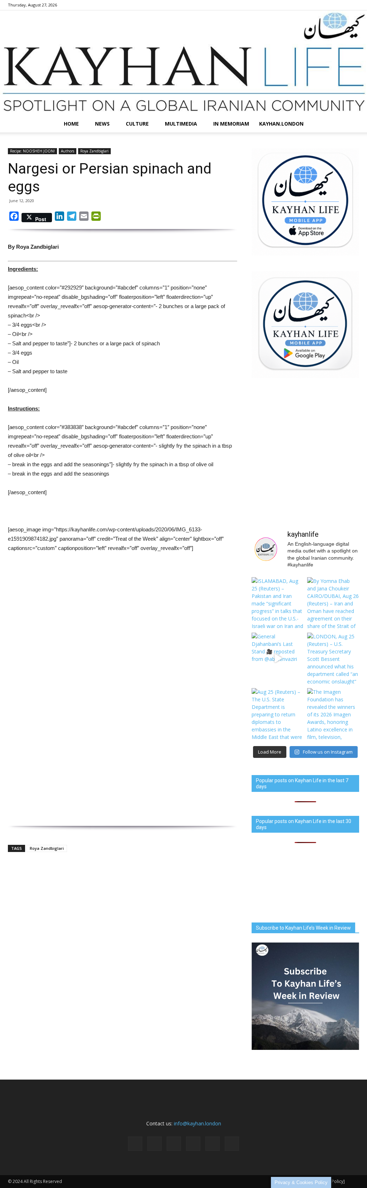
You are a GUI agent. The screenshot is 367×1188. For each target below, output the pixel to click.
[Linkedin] (318, 5)
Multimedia (181, 123)
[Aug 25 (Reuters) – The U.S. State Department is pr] (278, 714)
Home (71, 123)
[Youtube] (353, 5)
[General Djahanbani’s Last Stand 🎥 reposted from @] (278, 659)
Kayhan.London (281, 123)
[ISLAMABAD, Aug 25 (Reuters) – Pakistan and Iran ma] (278, 603)
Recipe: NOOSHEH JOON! (32, 151)
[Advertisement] (122, 621)
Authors (67, 151)
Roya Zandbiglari (94, 151)
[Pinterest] (330, 5)
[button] (350, 123)
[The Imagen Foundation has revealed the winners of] (333, 714)
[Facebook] (294, 5)
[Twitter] (342, 5)
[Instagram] (306, 5)
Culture (137, 123)
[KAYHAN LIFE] (183, 62)
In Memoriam (231, 123)
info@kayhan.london (197, 1123)
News (102, 123)
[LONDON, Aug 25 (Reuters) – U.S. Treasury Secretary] (333, 659)
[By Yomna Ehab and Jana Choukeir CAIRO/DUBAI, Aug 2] (333, 603)
